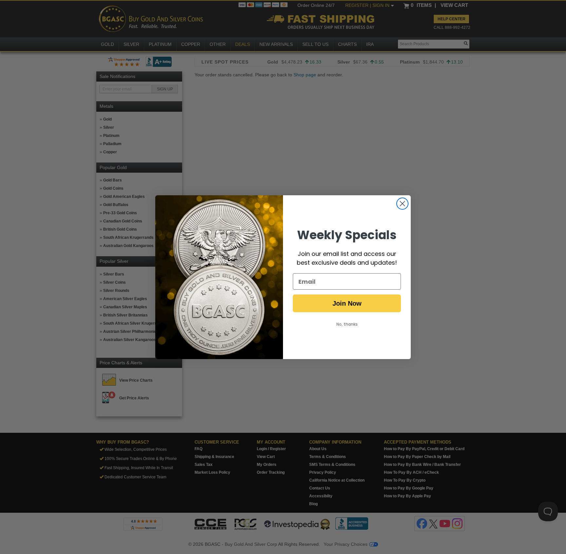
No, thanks (347, 324)
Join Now (347, 303)
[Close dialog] (402, 203)
